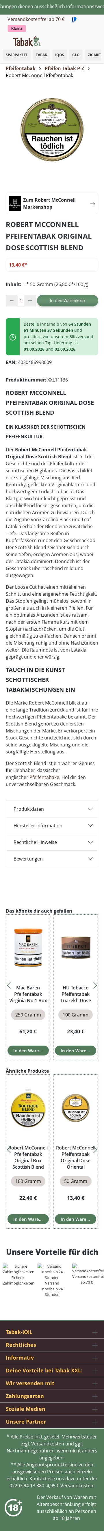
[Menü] (4, 39)
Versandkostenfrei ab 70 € (36, 19)
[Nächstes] (95, 984)
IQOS (59, 54)
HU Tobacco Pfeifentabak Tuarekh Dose (75, 994)
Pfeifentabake (44, 777)
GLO (76, 54)
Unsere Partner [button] (26, 1421)
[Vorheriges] (8, 984)
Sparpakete (17, 54)
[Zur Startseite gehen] (27, 41)
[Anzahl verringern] (12, 300)
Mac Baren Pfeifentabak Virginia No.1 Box (28, 994)
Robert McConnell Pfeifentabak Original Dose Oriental (75, 1157)
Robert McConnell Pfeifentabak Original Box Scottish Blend (28, 1157)
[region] (52, 983)
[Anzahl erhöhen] (30, 300)
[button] (98, 38)
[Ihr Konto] (92, 39)
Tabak (41, 54)
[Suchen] (87, 39)
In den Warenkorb (67, 300)
